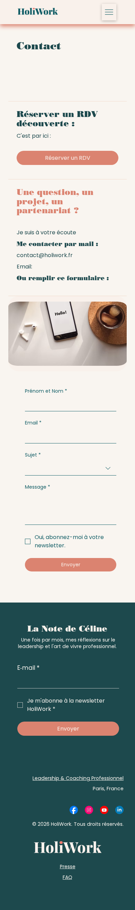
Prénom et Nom (46, 391)
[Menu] (109, 12)
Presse (67, 866)
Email (33, 423)
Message (37, 487)
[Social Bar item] (74, 810)
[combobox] (70, 468)
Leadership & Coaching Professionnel (78, 778)
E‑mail (28, 668)
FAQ (67, 877)
